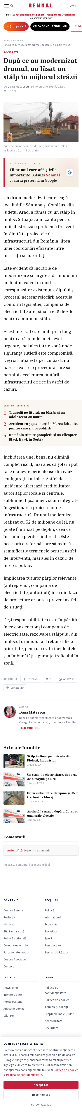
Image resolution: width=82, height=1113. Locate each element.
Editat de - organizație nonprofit (41, 16)
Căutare (8, 1016)
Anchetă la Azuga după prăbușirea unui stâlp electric (52, 813)
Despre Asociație (14, 959)
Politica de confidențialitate (24, 1075)
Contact (8, 966)
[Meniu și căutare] (8, 6)
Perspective (53, 945)
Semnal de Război (56, 952)
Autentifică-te (17, 850)
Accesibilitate (54, 1021)
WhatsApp (68, 679)
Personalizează (41, 1104)
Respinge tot (41, 1095)
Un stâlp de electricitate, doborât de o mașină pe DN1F (52, 776)
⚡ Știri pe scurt (16, 26)
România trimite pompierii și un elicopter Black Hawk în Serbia (43, 437)
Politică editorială (14, 938)
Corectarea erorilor (16, 945)
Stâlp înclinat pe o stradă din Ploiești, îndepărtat (49, 758)
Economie (51, 924)
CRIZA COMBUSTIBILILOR (50, 26)
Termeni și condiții (56, 1007)
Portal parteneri (13, 1002)
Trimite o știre (12, 995)
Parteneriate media (16, 952)
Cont (73, 6)
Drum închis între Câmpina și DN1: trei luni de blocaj (52, 795)
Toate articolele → (30, 728)
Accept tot (41, 1085)
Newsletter (10, 988)
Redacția (9, 917)
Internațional (53, 917)
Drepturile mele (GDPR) (60, 1014)
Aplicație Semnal (14, 1009)
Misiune (8, 924)
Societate (18, 40)
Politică (49, 910)
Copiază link (17, 688)
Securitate (51, 1028)
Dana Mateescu (18, 86)
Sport (48, 938)
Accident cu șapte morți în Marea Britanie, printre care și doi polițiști (43, 425)
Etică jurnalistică (13, 931)
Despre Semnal (13, 910)
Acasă (6, 40)
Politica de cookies (57, 1000)
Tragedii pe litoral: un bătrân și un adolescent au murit (37, 414)
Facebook (33, 679)
